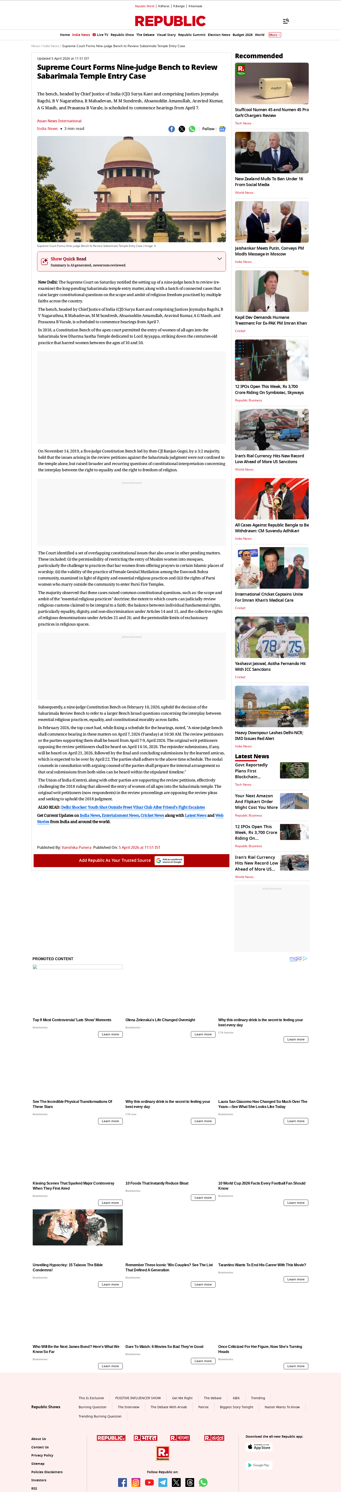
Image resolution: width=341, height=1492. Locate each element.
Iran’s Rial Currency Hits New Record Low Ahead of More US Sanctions (269, 459)
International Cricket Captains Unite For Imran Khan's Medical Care (269, 597)
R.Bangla (179, 6)
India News (47, 129)
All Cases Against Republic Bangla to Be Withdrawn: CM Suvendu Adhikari (272, 528)
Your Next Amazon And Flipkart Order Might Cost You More (256, 802)
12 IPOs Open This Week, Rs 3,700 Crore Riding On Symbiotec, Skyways (269, 389)
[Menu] (283, 21)
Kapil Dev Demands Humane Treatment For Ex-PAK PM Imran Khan (271, 320)
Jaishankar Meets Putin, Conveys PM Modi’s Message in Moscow (269, 251)
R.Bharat (163, 6)
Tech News (243, 123)
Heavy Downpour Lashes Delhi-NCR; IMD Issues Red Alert (269, 736)
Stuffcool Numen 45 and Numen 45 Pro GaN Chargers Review (272, 113)
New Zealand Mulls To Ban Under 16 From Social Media (269, 182)
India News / (52, 46)
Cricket (240, 331)
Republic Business (248, 400)
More (273, 35)
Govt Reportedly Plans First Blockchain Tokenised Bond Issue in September (254, 776)
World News (244, 192)
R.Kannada (195, 6)
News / (36, 46)
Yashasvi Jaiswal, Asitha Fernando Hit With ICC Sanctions (270, 666)
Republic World (144, 6)
